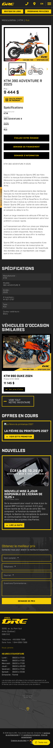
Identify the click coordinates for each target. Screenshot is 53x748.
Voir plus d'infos (16, 389)
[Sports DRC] (8, 3)
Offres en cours (20, 416)
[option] (26, 44)
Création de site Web (18, 741)
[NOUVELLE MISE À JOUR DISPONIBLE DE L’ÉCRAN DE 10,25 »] (26, 472)
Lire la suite (15, 525)
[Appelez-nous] (27, 3)
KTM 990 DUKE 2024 (18, 376)
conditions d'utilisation (31, 735)
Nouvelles (13, 451)
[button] (5, 69)
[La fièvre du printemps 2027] (26, 424)
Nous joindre (7, 648)
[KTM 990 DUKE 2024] (26, 352)
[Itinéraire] (34, 3)
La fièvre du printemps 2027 (26, 431)
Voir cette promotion (20, 437)
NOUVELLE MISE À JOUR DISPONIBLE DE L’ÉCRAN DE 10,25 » (23, 494)
